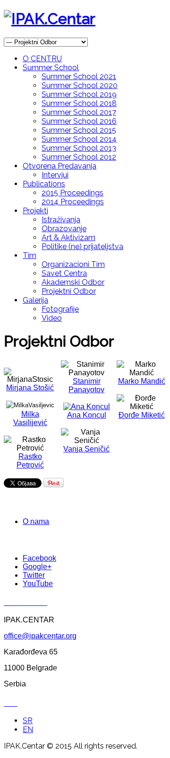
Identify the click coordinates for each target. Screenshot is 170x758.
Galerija (35, 300)
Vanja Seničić (86, 449)
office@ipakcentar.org (40, 636)
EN (28, 729)
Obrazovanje (64, 228)
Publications (44, 183)
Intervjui (55, 174)
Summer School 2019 (79, 94)
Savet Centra (64, 273)
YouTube (38, 584)
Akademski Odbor (73, 282)
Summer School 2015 (79, 130)
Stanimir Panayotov (86, 385)
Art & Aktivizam (68, 237)
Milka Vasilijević (30, 418)
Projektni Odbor (69, 291)
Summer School (51, 67)
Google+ (37, 567)
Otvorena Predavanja (59, 165)
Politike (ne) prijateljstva (82, 246)
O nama (36, 521)
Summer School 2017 (79, 112)
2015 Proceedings (72, 192)
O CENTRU (42, 58)
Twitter (34, 575)
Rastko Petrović (30, 460)
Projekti (35, 210)
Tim (29, 255)
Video (52, 318)
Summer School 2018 (79, 103)
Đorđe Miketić (142, 415)
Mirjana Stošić (30, 388)
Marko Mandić (141, 381)
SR (28, 720)
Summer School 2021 (79, 76)
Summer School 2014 (79, 139)
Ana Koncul (86, 415)
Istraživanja (61, 219)
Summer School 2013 (79, 148)
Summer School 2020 (80, 85)
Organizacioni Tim (73, 264)
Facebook (39, 558)
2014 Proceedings (73, 201)
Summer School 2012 (79, 157)
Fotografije (60, 309)
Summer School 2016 (79, 121)
